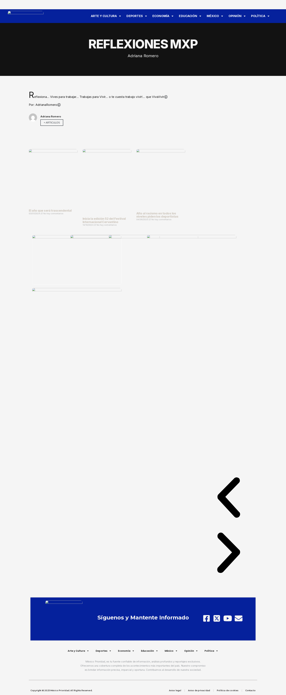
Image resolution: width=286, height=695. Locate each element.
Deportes (134, 16)
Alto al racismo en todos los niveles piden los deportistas (157, 215)
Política (258, 16)
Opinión (235, 16)
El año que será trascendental (50, 210)
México (213, 16)
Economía (160, 16)
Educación (188, 16)
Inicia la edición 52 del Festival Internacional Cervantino (104, 220)
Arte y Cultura (104, 16)
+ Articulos (52, 122)
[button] (229, 498)
